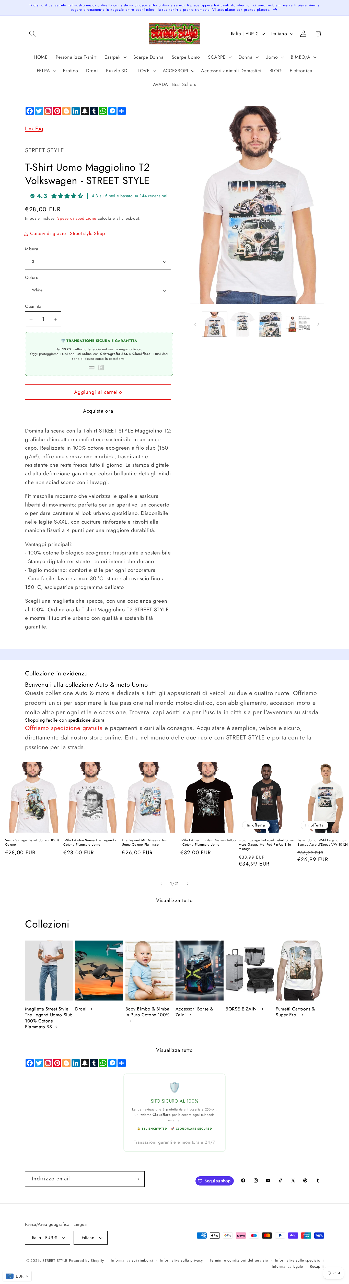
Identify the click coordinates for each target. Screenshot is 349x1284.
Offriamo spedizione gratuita (64, 728)
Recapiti (317, 1266)
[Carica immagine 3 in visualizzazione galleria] (270, 324)
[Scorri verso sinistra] (195, 324)
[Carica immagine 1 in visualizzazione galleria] (214, 324)
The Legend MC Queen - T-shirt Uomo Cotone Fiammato (146, 842)
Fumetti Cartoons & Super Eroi (295, 1012)
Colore (31, 278)
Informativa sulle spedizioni (299, 1260)
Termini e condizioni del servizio (239, 1260)
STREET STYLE (54, 1260)
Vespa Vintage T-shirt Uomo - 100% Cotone (32, 842)
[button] (32, 34)
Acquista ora (98, 410)
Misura (31, 249)
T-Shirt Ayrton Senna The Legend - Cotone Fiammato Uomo (89, 842)
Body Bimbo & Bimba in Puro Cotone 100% (147, 1012)
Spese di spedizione (76, 218)
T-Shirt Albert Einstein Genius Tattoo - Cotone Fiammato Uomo (208, 842)
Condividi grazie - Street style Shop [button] (67, 233)
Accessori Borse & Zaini (194, 1012)
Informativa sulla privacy (181, 1260)
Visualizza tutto (174, 900)
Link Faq (34, 128)
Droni (81, 1009)
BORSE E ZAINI (242, 1009)
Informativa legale (287, 1266)
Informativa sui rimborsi (132, 1260)
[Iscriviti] (137, 1179)
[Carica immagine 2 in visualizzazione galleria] (242, 324)
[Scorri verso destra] (318, 324)
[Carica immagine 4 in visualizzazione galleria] (298, 324)
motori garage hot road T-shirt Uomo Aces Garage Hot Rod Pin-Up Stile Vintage (266, 844)
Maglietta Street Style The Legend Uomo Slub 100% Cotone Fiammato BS (49, 1018)
